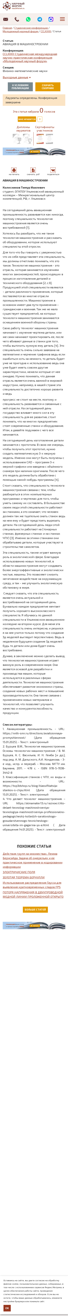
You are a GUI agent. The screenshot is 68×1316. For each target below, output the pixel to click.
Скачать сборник (48, 87)
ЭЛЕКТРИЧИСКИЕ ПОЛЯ (19, 872)
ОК (7, 1308)
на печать (14, 174)
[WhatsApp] (28, 19)
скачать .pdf (33, 174)
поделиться (53, 174)
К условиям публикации (20, 87)
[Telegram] (40, 19)
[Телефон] (17, 19)
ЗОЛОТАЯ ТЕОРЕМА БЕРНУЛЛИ (24, 877)
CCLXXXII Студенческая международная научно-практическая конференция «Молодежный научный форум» (30, 57)
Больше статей (35, 909)
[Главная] (17, 6)
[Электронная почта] (5, 19)
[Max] (51, 19)
